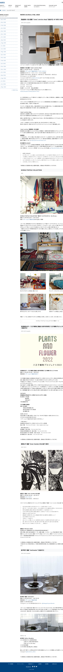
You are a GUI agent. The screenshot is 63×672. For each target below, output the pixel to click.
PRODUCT (18, 6)
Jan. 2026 (3, 28)
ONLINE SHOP (53, 6)
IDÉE (22, 173)
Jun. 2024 (3, 84)
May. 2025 (3, 51)
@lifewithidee (36, 77)
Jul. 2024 (3, 81)
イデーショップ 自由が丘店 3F (31, 374)
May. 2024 (3, 87)
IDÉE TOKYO (23, 447)
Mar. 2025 (3, 57)
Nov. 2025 (3, 34)
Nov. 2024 (3, 69)
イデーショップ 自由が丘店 (29, 219)
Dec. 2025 (3, 31)
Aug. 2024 (3, 78)
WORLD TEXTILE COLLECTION (31, 170)
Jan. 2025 (3, 63)
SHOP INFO (27, 6)
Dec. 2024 (3, 66)
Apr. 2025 (3, 54)
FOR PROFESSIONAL (40, 6)
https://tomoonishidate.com (38, 140)
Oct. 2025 (3, 37)
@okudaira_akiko (31, 651)
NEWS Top (15, 90)
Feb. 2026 (3, 25)
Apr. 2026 (3, 19)
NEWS (10, 6)
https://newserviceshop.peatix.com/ (29, 91)
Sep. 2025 (3, 40)
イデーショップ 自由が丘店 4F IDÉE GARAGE (35, 71)
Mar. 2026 (3, 22)
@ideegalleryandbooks (48, 603)
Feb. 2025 (3, 60)
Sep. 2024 (3, 75)
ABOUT (2, 6)
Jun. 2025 (3, 48)
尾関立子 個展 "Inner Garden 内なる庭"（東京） (35, 444)
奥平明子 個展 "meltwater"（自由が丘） (32, 550)
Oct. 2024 (3, 72)
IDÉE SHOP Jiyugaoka (25, 22)
